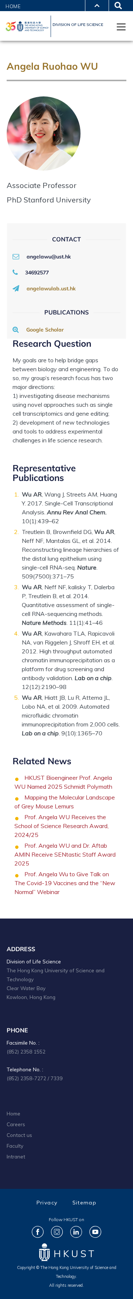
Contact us (19, 1135)
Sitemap (84, 1202)
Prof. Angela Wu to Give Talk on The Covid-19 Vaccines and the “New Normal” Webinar (64, 883)
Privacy (47, 1202)
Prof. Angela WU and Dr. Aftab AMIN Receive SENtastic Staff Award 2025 (65, 854)
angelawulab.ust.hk (51, 288)
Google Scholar (45, 329)
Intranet (16, 1156)
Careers (16, 1124)
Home (13, 6)
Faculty (15, 1146)
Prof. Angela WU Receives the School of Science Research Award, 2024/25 (61, 825)
